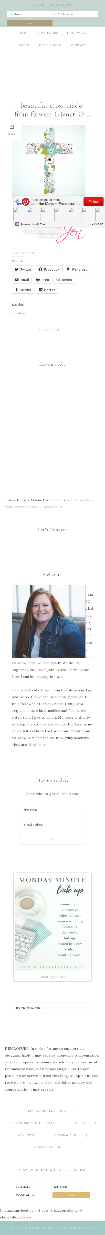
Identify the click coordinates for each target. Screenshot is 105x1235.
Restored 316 (83, 1227)
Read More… (40, 744)
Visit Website (23, 253)
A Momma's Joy (52, 66)
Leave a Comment (52, 330)
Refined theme (54, 1227)
